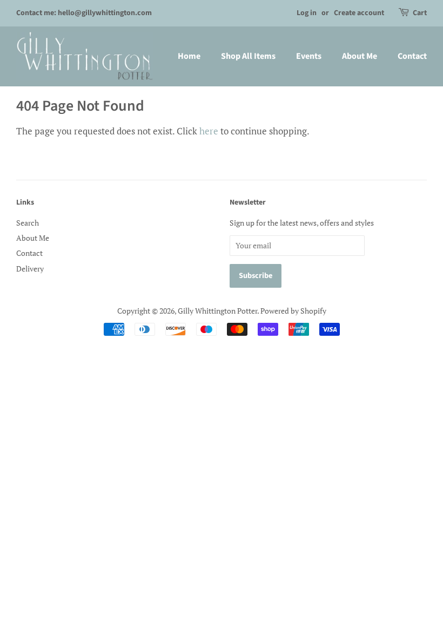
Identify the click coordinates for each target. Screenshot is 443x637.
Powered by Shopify (293, 311)
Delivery (30, 268)
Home (189, 56)
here (208, 131)
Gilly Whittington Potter (217, 311)
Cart (420, 13)
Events (308, 56)
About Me (359, 56)
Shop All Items (248, 56)
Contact (412, 56)
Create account (359, 13)
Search (27, 223)
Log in (307, 13)
